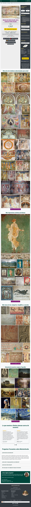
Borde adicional (22, 12)
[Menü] (1, 1)
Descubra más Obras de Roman (15, 301)
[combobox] (25, 13)
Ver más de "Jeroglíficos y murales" (15, 363)
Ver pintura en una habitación (11, 42)
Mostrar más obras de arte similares (15, 209)
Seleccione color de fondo (11, 40)
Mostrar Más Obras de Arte (15, 421)
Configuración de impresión (11, 29)
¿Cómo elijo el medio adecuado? (7, 464)
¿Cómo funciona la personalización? (7, 452)
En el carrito (25, 58)
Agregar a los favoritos (14, 38)
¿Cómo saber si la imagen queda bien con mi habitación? (10, 462)
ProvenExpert (7, 441)
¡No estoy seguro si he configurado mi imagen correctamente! (11, 467)
